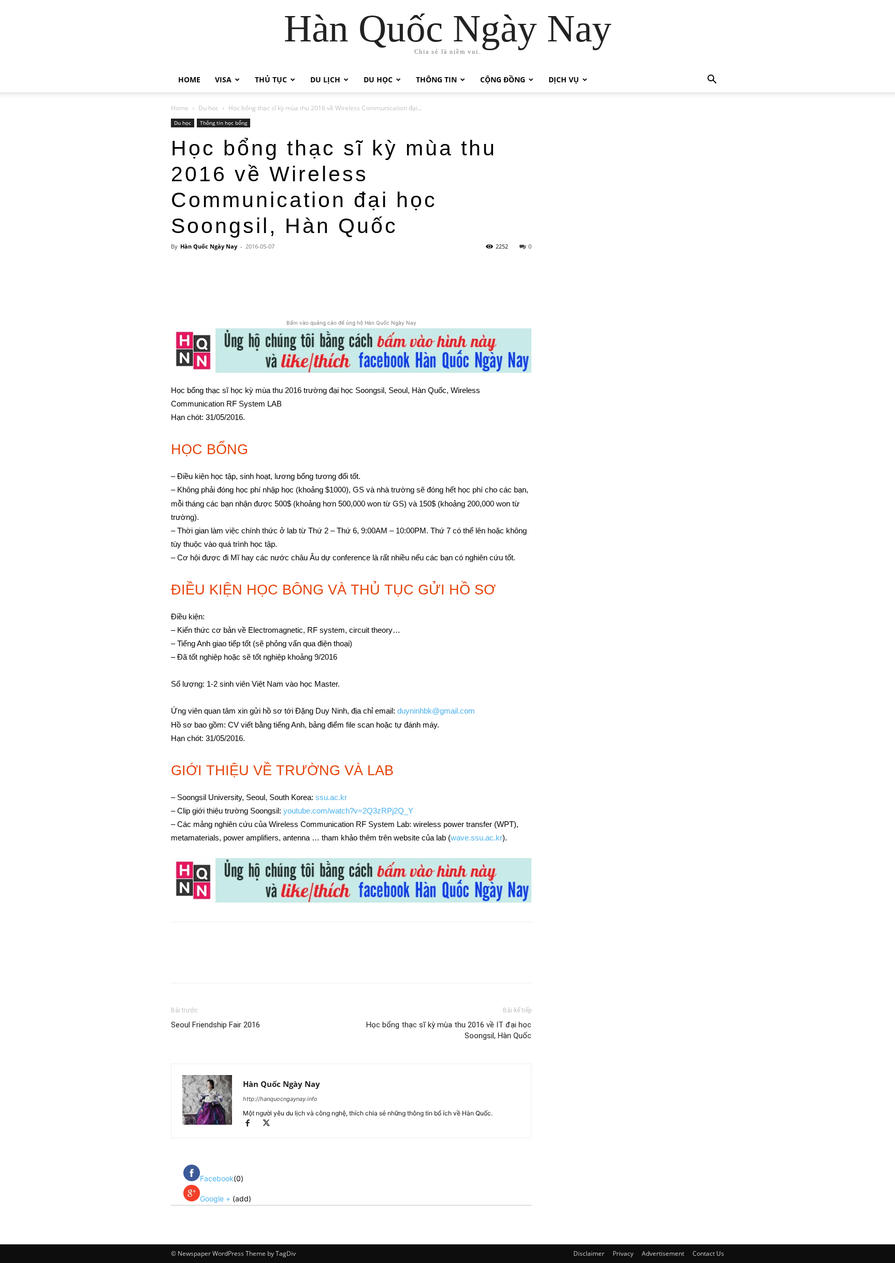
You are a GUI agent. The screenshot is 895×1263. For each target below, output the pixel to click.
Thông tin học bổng (223, 122)
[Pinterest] (293, 288)
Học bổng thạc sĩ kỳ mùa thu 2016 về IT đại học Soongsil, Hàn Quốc (448, 1030)
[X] (269, 288)
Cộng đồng (502, 79)
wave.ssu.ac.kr (476, 837)
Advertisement (663, 1253)
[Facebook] (246, 288)
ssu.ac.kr (331, 797)
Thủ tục (271, 79)
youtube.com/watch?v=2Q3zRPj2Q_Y (348, 810)
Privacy (623, 1253)
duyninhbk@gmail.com (436, 710)
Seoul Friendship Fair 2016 (215, 1024)
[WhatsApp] (317, 288)
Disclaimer (588, 1253)
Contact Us (708, 1253)
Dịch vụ (563, 79)
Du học (378, 79)
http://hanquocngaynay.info (280, 1098)
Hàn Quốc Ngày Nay (208, 246)
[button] (711, 80)
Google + (216, 1198)
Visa (223, 79)
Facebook (217, 1178)
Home (189, 79)
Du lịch (325, 79)
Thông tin (436, 79)
